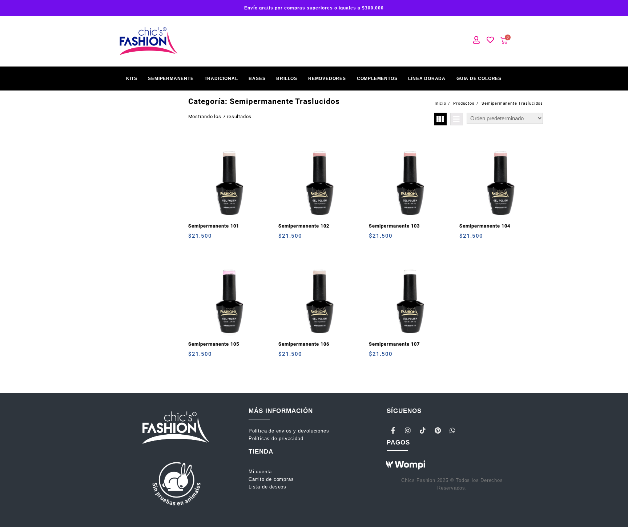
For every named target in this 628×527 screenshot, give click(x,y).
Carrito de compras (271, 479)
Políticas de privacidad (276, 438)
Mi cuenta (261, 471)
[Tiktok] (423, 430)
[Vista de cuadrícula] (440, 119)
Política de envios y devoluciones (290, 431)
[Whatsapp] (452, 430)
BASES (257, 78)
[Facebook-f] (393, 430)
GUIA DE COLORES (479, 78)
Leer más (375, 238)
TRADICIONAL (221, 78)
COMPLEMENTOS (377, 78)
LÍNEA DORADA (427, 78)
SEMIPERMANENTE (170, 78)
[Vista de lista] (456, 119)
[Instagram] (408, 430)
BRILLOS (286, 78)
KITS (131, 78)
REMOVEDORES (327, 78)
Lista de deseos (267, 487)
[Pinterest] (437, 430)
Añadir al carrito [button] (194, 238)
